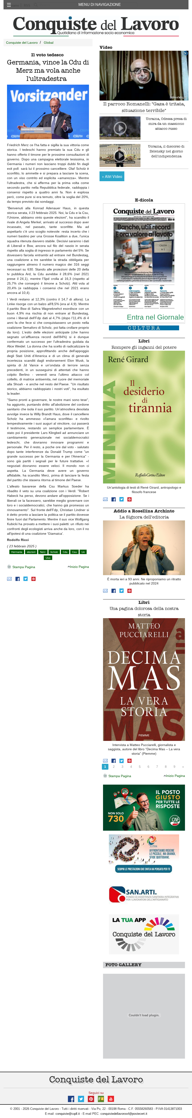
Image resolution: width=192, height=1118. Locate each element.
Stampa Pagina (23, 567)
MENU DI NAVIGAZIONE (99, 5)
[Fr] (101, 1098)
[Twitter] (25, 579)
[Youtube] (111, 1098)
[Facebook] (17, 579)
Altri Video (112, 176)
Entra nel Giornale (155, 317)
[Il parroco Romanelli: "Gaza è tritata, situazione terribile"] (144, 76)
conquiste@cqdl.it (67, 1113)
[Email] (9, 579)
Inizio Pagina (79, 567)
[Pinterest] (33, 579)
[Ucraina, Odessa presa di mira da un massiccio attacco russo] (120, 127)
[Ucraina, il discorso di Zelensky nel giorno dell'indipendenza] (120, 155)
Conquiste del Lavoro (22, 42)
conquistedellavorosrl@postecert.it (123, 1113)
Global (48, 42)
